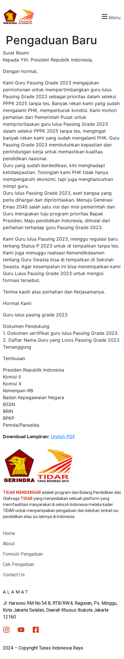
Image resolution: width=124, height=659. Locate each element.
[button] (110, 16)
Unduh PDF (63, 436)
